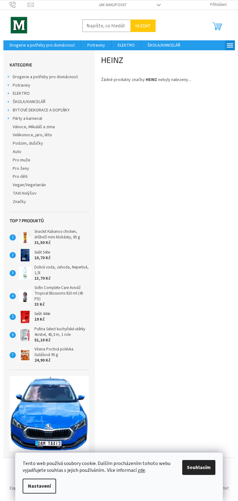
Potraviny (21, 85)
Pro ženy (21, 168)
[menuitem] (42, 45)
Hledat (143, 25)
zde (141, 470)
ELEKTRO (21, 93)
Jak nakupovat (113, 5)
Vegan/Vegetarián (29, 185)
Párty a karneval (27, 118)
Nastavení (39, 486)
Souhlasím (199, 467)
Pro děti (20, 177)
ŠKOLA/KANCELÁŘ (29, 102)
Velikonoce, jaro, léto (32, 135)
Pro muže (21, 160)
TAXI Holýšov (25, 193)
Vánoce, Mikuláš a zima (34, 127)
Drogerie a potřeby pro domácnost (45, 77)
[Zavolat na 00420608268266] (19, 4)
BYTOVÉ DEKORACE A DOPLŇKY (41, 110)
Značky (19, 202)
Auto (17, 152)
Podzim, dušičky (28, 143)
